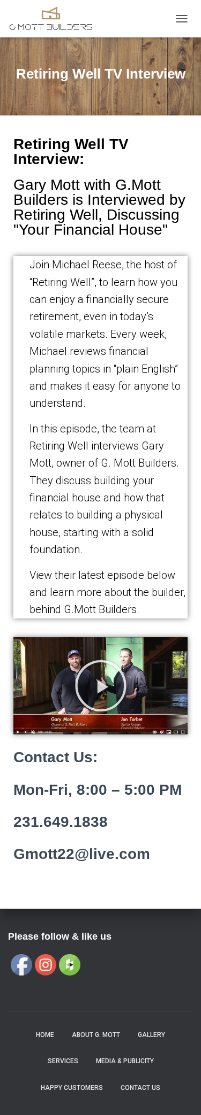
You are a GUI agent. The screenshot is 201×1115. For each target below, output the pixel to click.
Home (45, 1035)
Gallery (151, 1035)
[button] (101, 686)
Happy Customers (72, 1087)
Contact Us (140, 1087)
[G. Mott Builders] (54, 18)
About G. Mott (96, 1035)
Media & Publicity (125, 1061)
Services (63, 1061)
